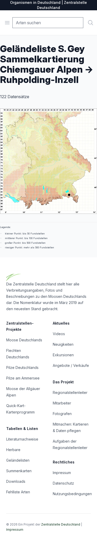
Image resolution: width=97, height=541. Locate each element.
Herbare (13, 449)
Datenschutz (63, 483)
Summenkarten (19, 471)
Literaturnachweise (22, 439)
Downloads (15, 481)
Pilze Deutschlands (22, 367)
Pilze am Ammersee (23, 378)
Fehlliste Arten (18, 492)
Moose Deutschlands (24, 340)
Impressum (62, 472)
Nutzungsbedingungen (72, 494)
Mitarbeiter (62, 403)
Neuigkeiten (63, 344)
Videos (59, 334)
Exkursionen (63, 355)
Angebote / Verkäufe (71, 365)
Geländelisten (17, 460)
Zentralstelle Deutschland (60, 524)
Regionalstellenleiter (70, 392)
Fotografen (62, 413)
